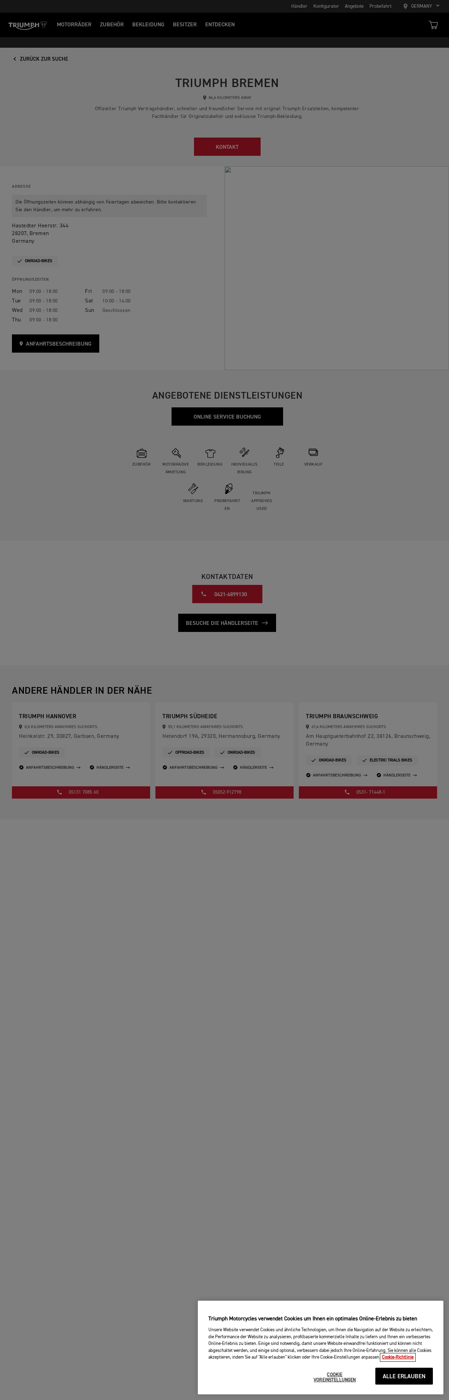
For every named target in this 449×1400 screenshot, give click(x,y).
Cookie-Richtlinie (398, 1357)
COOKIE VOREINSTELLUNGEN (335, 1378)
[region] (320, 1347)
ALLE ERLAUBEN (404, 1377)
